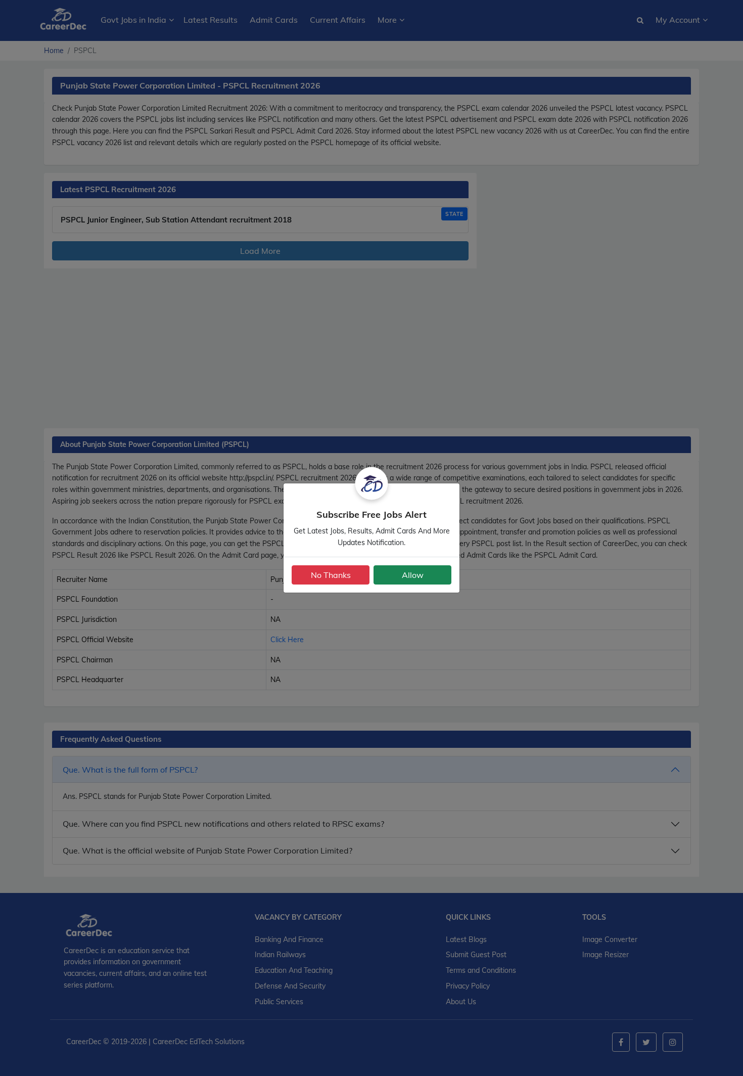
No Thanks (331, 575)
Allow (413, 575)
